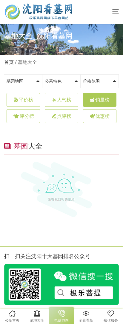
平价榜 (26, 99)
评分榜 (27, 116)
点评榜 (64, 116)
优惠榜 (102, 116)
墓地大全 (27, 62)
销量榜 (102, 99)
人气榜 (64, 99)
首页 (9, 62)
